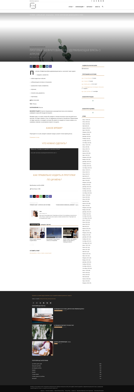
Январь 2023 (85, 209)
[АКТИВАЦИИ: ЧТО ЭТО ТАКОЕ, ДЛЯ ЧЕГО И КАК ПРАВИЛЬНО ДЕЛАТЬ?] (42, 315)
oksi (31, 57)
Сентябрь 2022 (86, 218)
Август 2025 (85, 144)
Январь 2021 (85, 260)
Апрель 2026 (85, 128)
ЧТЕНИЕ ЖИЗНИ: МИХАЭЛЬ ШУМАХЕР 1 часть (67, 205)
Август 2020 (85, 270)
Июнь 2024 (85, 174)
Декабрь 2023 (85, 186)
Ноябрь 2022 (85, 214)
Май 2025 (84, 151)
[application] (54, 159)
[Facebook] (92, 1)
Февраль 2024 (85, 182)
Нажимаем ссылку (34, 137)
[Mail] (96, 1)
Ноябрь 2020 (85, 264)
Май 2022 (84, 226)
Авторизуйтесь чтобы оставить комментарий (40, 253)
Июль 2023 (85, 197)
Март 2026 (85, 130)
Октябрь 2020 (85, 266)
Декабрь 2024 (85, 161)
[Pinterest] (37, 66)
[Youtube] (103, 1)
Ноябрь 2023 (85, 188)
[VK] (47, 66)
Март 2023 (85, 205)
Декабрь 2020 (85, 262)
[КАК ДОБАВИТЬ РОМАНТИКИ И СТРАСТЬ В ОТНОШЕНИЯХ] (54, 233)
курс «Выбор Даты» (86, 84)
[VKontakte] (101, 1)
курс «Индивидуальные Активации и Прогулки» (93, 87)
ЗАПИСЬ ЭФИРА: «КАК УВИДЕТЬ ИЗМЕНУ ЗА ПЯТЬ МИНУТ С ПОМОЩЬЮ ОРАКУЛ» (70, 241)
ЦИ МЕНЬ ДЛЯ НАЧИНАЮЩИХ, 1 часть (62, 341)
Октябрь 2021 (85, 241)
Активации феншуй (58, 327)
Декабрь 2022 (85, 211)
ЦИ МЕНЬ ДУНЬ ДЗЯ (41, 14)
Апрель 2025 (85, 153)
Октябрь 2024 (85, 165)
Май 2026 (84, 126)
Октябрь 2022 (85, 216)
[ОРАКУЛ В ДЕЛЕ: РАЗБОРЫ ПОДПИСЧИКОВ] (37, 233)
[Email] (44, 66)
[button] (102, 6)
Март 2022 (85, 230)
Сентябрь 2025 (86, 142)
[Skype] (99, 1)
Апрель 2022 (85, 228)
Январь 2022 (85, 234)
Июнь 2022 (85, 224)
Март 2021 (85, 255)
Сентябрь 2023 (86, 193)
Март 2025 (85, 155)
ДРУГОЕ (65, 237)
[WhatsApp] (40, 66)
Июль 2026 (85, 121)
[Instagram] (94, 1)
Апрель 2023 (85, 203)
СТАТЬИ (70, 6)
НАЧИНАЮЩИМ (79, 6)
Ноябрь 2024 (85, 163)
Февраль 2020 (85, 283)
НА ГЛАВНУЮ (32, 14)
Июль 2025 (85, 147)
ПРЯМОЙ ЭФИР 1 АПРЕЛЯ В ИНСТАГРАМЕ (40, 205)
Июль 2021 (85, 247)
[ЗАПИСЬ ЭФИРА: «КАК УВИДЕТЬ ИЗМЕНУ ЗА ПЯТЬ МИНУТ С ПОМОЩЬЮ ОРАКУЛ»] (70, 233)
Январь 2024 (85, 184)
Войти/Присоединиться (34, 0)
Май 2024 (84, 176)
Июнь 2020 (85, 274)
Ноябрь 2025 (85, 138)
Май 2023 (84, 201)
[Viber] (50, 66)
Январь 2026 (85, 134)
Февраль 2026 (85, 132)
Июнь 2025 (85, 149)
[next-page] (33, 245)
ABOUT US (97, 6)
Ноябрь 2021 (85, 239)
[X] (34, 66)
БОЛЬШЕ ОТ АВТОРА (46, 224)
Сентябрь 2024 (86, 167)
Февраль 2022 (85, 232)
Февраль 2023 (85, 207)
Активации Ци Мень (50, 237)
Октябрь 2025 (85, 140)
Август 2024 (85, 170)
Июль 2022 (85, 222)
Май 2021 (84, 251)
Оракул (31, 237)
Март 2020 (85, 281)
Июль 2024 (85, 172)
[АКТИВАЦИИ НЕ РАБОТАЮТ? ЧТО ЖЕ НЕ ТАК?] (42, 332)
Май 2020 (84, 276)
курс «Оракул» (85, 81)
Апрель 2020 (85, 278)
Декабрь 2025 (85, 136)
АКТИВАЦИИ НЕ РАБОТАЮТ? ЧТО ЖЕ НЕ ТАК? (64, 325)
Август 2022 (85, 220)
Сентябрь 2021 (86, 243)
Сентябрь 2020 (86, 268)
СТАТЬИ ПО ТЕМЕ (35, 224)
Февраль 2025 (85, 157)
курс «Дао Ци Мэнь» (86, 91)
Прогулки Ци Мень (50, 14)
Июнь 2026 (85, 124)
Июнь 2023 (85, 199)
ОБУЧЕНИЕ (89, 6)
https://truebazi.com (43, 213)
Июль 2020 (85, 272)
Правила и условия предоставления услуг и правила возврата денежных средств (52, 295)
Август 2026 (85, 119)
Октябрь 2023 (85, 190)
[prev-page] (30, 245)
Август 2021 (85, 245)
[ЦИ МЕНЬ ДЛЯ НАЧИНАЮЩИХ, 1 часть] (42, 348)
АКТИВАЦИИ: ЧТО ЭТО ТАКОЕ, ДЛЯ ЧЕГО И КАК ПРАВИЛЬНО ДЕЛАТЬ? (69, 308)
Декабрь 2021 (85, 237)
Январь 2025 (85, 159)
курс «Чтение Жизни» (87, 78)
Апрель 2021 (85, 253)
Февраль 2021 (85, 257)
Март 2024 (85, 180)
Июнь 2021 (85, 249)
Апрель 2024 (85, 178)
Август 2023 (85, 195)
